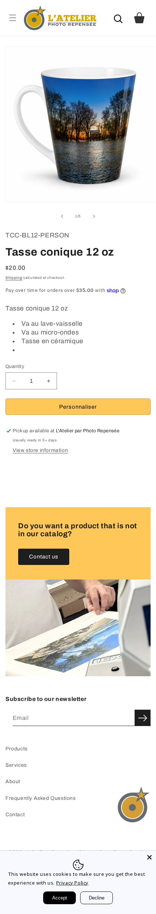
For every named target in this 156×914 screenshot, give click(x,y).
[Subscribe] (143, 718)
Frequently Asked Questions (40, 798)
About (12, 781)
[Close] (149, 857)
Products (16, 748)
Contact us (43, 557)
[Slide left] (62, 216)
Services (16, 765)
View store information (40, 450)
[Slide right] (94, 216)
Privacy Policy (72, 882)
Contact (15, 814)
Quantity (14, 366)
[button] (13, 18)
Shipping (13, 278)
